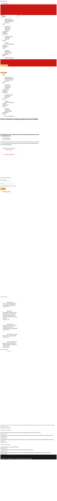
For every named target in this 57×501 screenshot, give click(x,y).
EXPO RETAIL (7, 37)
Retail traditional (9, 21)
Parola (1, 183)
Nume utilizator (3, 180)
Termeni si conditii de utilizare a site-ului (23, 458)
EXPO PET (7, 39)
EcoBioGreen (6, 46)
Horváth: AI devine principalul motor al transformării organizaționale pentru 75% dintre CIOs (20, 432)
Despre (4, 4)
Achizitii (7, 42)
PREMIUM (5, 32)
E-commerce (6, 31)
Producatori (8, 26)
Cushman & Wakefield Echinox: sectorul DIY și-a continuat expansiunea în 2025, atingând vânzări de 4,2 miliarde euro (25, 452)
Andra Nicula (7, 138)
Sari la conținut (3, 1)
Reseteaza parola (6, 191)
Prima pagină (5, 3)
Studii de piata (8, 52)
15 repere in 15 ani (9, 36)
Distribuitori (8, 29)
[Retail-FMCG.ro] (8, 8)
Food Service (6, 54)
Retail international (9, 20)
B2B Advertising (6, 9)
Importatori (7, 27)
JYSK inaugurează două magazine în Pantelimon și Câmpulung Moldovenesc (17, 449)
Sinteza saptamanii (9, 44)
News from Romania (9, 57)
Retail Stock (8, 51)
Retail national (8, 18)
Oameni (4, 45)
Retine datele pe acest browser (9, 186)
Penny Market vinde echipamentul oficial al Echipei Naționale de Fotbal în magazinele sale (19, 135)
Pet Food (7, 22)
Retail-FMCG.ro (11, 458)
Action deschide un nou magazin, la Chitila (9, 447)
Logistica (7, 50)
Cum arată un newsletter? (9, 154)
